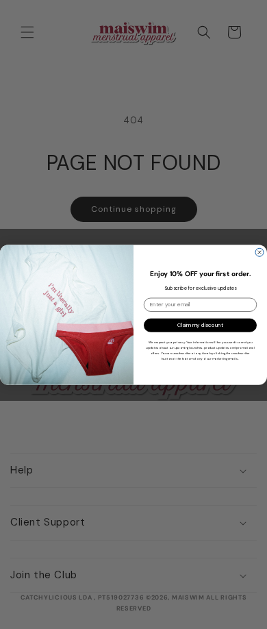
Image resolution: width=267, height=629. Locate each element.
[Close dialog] (259, 252)
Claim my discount (200, 325)
